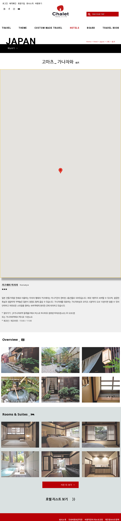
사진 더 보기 (67, 484)
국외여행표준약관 (75, 519)
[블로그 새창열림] (4, 9)
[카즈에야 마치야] (20, 360)
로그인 (5, 3)
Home (88, 41)
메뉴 (11, 48)
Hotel (95, 41)
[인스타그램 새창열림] (14, 9)
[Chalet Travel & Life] (60, 11)
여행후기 (38, 3)
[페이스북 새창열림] (9, 9)
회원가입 (21, 3)
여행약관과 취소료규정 (94, 519)
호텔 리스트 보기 (60, 499)
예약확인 (12, 3)
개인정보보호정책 (112, 519)
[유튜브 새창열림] (19, 9)
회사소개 (29, 3)
